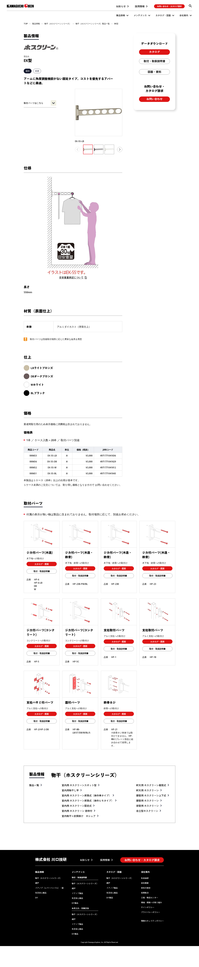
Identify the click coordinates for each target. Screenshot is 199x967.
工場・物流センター (149, 897)
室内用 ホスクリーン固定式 (77, 805)
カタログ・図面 (163, 15)
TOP (26, 23)
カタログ (154, 52)
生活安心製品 (41, 892)
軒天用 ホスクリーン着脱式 (151, 785)
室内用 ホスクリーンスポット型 (79, 785)
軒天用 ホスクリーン (147, 790)
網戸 (37, 883)
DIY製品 (75, 903)
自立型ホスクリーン (147, 811)
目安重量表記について (71, 277)
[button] (119, 149)
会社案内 (184, 15)
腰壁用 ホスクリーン (147, 800)
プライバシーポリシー (150, 912)
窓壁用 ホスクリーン (147, 805)
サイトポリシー (147, 907)
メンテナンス (140, 15)
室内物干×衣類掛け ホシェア (79, 816)
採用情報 (140, 6)
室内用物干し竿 (70, 790)
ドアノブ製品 (77, 893)
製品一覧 (34, 785)
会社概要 (145, 883)
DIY (36, 897)
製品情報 (120, 15)
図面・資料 (154, 72)
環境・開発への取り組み (151, 902)
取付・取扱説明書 (154, 61)
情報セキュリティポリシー (152, 920)
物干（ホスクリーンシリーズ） (57, 23)
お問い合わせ (154, 99)
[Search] (190, 6)
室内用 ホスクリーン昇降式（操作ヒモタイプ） (88, 800)
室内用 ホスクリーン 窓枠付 (77, 811)
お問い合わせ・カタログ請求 (169, 6)
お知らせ (121, 6)
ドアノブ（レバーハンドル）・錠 (49, 887)
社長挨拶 (145, 878)
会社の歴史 (146, 887)
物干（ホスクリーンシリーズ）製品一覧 (93, 23)
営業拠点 (145, 892)
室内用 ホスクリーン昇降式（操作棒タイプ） (86, 795)
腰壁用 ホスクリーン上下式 (151, 795)
